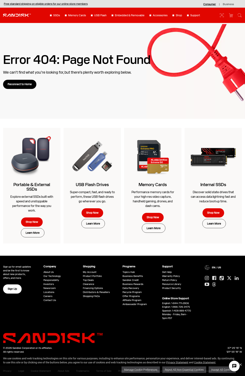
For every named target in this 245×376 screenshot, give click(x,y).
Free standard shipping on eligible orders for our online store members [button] (46, 4)
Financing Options (93, 288)
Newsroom (49, 288)
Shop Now (32, 222)
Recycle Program (132, 292)
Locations (48, 292)
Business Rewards (132, 284)
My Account (89, 272)
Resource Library (171, 284)
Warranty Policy (171, 276)
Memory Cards (77, 15)
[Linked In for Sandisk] (237, 278)
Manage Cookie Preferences (140, 369)
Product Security (171, 288)
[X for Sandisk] (229, 278)
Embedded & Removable (130, 15)
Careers (47, 296)
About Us (48, 272)
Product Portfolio (92, 276)
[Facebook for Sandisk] (214, 278)
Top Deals (88, 280)
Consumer (209, 4)
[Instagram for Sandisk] (207, 278)
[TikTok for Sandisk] (221, 278)
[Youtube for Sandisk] (207, 284)
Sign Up (12, 289)
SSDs (56, 15)
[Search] (239, 15)
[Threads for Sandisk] (214, 284)
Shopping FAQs (91, 296)
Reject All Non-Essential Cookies (184, 369)
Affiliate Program (131, 300)
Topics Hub (128, 272)
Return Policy (169, 280)
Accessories (160, 15)
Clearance (88, 284)
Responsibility (51, 280)
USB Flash (100, 15)
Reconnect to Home (20, 84)
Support (195, 15)
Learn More (33, 232)
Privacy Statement (177, 362)
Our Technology (52, 276)
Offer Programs (131, 296)
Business (228, 4)
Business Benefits (132, 276)
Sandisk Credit (130, 280)
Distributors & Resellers (96, 292)
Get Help (167, 272)
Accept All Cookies (222, 369)
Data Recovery (130, 288)
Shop (179, 15)
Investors (48, 284)
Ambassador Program (134, 304)
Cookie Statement (205, 362)
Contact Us (49, 300)
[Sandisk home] (17, 15)
